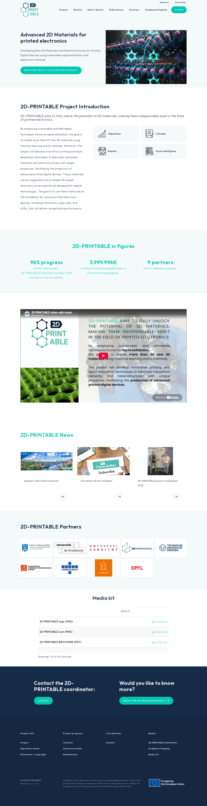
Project (63, 9)
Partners (134, 9)
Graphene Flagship (156, 9)
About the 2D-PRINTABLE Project (144, 700)
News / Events (96, 9)
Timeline (68, 742)
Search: (125, 611)
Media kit (164, 2)
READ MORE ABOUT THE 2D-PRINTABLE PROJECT (51, 70)
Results (78, 9)
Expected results (29, 748)
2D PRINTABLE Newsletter (162, 742)
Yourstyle (34, 783)
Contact (179, 9)
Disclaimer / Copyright (33, 754)
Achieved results (72, 748)
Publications (116, 9)
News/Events (70, 754)
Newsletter (180, 2)
